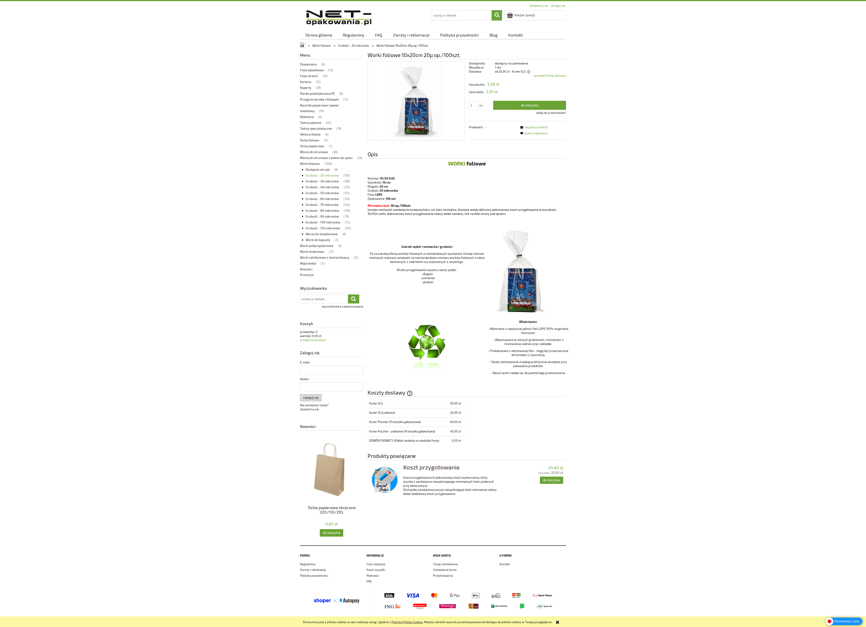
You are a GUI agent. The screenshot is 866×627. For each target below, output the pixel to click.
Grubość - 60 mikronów (322, 199)
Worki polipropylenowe (316, 246)
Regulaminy (308, 564)
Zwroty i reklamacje (313, 570)
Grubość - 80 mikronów (322, 210)
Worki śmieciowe (312, 251)
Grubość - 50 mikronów (322, 193)
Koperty (305, 88)
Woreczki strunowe (314, 152)
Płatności (372, 575)
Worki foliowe (310, 163)
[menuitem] (318, 35)
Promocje (307, 275)
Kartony (305, 82)
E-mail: (305, 362)
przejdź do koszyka (312, 340)
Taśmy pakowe (310, 122)
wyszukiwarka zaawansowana (342, 306)
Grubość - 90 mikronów (322, 216)
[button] (533, 127)
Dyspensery (308, 64)
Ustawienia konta (444, 570)
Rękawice (307, 117)
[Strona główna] (339, 17)
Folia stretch (309, 76)
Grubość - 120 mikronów (323, 228)
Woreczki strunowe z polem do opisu (326, 158)
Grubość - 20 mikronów (322, 175)
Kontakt (505, 564)
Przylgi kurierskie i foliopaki (319, 99)
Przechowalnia (443, 575)
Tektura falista (310, 134)
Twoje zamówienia (445, 564)
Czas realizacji (375, 564)
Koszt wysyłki (375, 570)
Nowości (306, 269)
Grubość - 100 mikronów (323, 222)
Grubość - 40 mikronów (322, 187)
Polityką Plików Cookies (407, 622)
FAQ (369, 581)
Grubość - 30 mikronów (322, 181)
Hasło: (304, 379)
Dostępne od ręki (318, 169)
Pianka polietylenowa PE (317, 93)
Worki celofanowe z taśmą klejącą (324, 257)
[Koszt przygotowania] (385, 479)
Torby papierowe (312, 146)
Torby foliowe (309, 140)
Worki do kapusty (318, 240)
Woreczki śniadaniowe (322, 234)
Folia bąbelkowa (312, 70)
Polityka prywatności (314, 575)
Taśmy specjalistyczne (316, 128)
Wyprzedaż (308, 263)
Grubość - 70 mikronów (322, 205)
